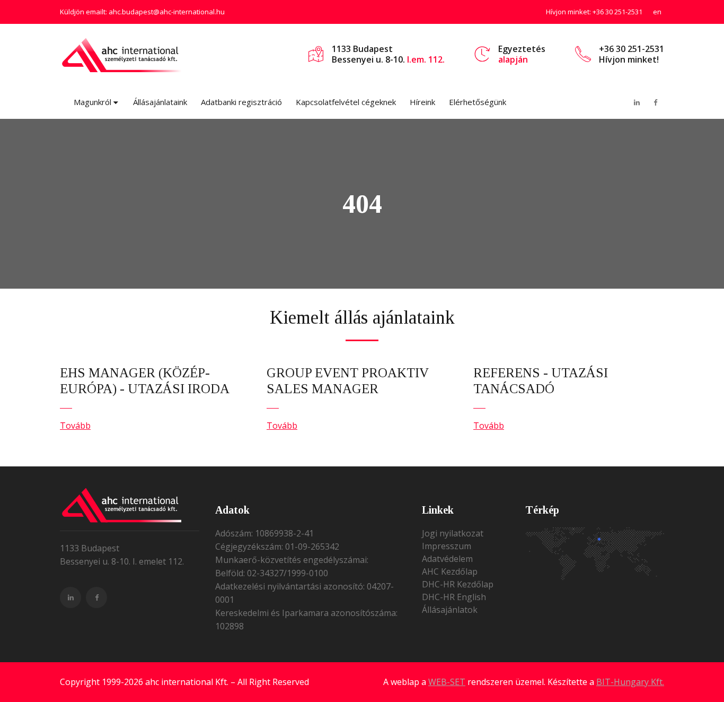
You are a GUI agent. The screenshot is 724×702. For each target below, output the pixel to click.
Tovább (75, 425)
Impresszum (446, 546)
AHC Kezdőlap (450, 571)
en (657, 11)
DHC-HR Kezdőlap (457, 584)
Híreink (422, 102)
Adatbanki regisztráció (241, 102)
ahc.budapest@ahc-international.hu (167, 11)
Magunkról (92, 102)
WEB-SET (446, 682)
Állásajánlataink (160, 102)
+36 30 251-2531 (617, 11)
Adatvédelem (447, 559)
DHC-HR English (454, 597)
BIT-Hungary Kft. (630, 682)
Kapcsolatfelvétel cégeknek (346, 102)
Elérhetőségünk (477, 102)
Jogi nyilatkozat (452, 533)
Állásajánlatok (450, 610)
